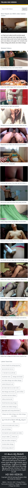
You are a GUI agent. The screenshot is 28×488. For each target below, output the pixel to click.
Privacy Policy (21, 482)
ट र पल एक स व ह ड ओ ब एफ (8, 373)
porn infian (20, 391)
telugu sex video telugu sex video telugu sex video (14, 415)
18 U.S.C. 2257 (11, 482)
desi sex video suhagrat (9, 440)
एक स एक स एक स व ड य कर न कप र (10, 388)
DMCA (4, 482)
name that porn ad (7, 384)
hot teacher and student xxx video (12, 433)
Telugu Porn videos (21, 484)
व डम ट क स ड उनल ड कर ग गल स (10, 425)
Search (24, 9)
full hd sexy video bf (8, 448)
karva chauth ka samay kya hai (11, 365)
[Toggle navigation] (25, 2)
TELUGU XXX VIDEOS (9, 2)
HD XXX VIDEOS (14, 474)
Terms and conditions (7, 484)
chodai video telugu (8, 444)
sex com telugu (6, 429)
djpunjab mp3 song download (11, 410)
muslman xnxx (6, 376)
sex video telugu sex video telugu (11, 380)
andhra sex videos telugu (9, 407)
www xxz (14, 437)
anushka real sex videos (9, 395)
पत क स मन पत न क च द (7, 369)
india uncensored (7, 399)
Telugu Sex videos (14, 486)
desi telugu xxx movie (8, 391)
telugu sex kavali (17, 376)
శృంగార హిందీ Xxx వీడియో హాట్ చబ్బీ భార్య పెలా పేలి (14, 421)
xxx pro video (6, 437)
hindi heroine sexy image (9, 403)
